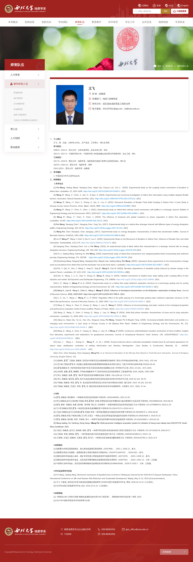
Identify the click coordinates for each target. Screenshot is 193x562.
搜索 (165, 11)
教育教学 (96, 22)
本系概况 (13, 22)
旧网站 (145, 5)
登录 (158, 5)
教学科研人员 (182, 66)
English (184, 5)
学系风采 (180, 22)
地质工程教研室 (20, 115)
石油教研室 (18, 109)
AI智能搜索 (181, 11)
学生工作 (130, 22)
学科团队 (63, 22)
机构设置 (29, 22)
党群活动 (46, 22)
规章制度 (163, 22)
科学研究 (113, 22)
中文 (170, 5)
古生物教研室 (19, 104)
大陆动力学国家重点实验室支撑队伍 (28, 120)
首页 (159, 66)
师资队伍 (80, 22)
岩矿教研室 (18, 98)
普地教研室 (18, 93)
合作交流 (146, 22)
